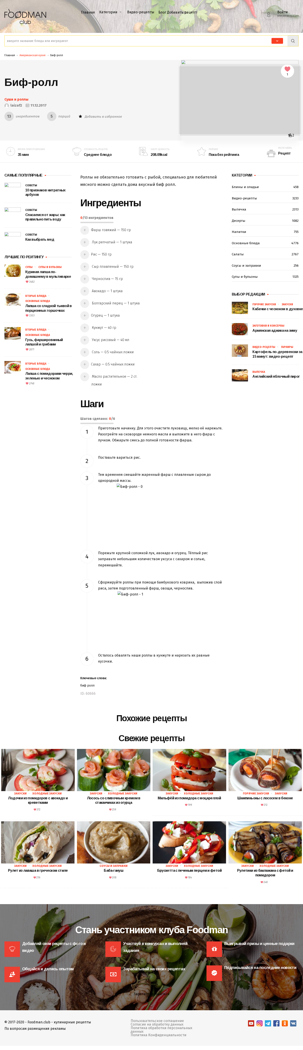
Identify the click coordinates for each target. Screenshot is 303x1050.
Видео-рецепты (140, 12)
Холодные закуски (47, 793)
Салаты (265, 254)
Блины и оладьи (265, 187)
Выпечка (265, 209)
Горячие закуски (264, 304)
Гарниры (287, 347)
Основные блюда (37, 301)
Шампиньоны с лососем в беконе (265, 798)
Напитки (265, 232)
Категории (108, 12)
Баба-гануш (113, 870)
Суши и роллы (16, 99)
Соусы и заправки (265, 266)
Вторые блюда (35, 296)
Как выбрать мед (39, 239)
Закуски (287, 304)
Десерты (265, 221)
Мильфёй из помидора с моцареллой (189, 798)
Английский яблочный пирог (276, 376)
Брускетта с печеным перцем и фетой (189, 870)
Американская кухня (32, 55)
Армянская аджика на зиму (274, 330)
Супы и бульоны (50, 267)
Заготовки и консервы (268, 325)
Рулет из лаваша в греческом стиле (38, 870)
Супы (29, 267)
